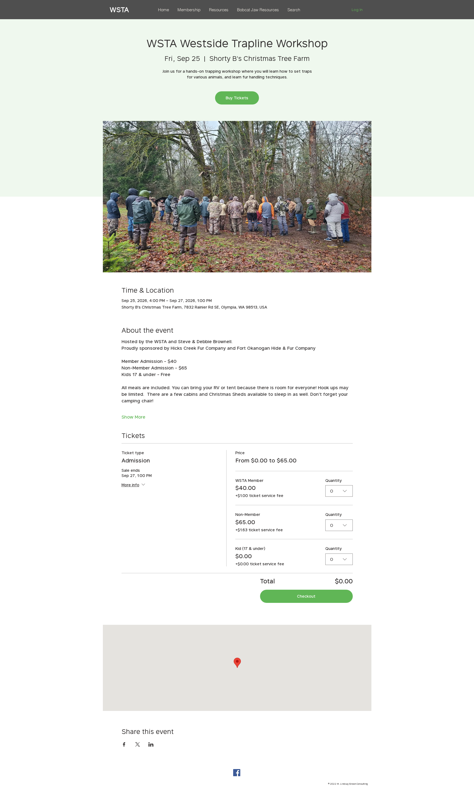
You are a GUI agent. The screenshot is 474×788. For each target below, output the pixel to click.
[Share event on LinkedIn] (151, 744)
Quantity (333, 480)
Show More (133, 417)
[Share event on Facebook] (124, 744)
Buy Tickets (237, 97)
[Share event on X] (137, 744)
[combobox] (339, 491)
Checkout (306, 596)
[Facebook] (236, 772)
